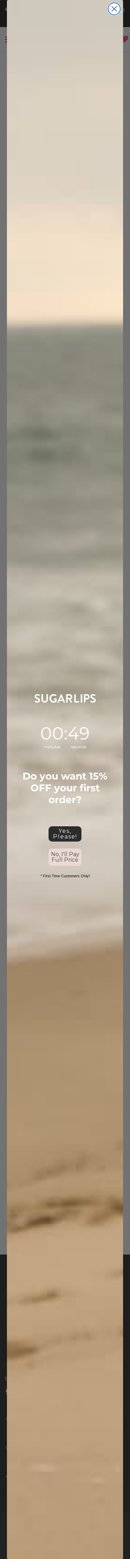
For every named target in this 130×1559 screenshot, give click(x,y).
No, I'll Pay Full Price (65, 857)
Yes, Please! (65, 834)
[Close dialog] (114, 9)
